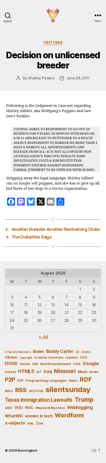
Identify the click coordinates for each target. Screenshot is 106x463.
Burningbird (27, 450)
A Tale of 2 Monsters (18, 352)
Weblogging (80, 407)
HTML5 (26, 371)
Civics (85, 352)
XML (30, 423)
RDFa (9, 391)
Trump (84, 399)
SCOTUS (36, 391)
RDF (86, 379)
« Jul (43, 336)
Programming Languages (46, 380)
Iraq (48, 371)
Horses (10, 372)
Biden (38, 351)
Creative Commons (48, 357)
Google (91, 363)
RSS (21, 390)
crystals (71, 357)
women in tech (39, 416)
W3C (29, 407)
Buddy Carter (59, 351)
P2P (10, 379)
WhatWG (14, 415)
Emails (25, 364)
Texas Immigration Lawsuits (38, 400)
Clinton (11, 357)
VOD (19, 407)
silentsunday (68, 389)
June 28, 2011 (78, 78)
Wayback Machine (50, 408)
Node (93, 372)
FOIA (77, 364)
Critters (53, 42)
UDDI (8, 408)
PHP (20, 380)
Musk (82, 372)
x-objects (15, 423)
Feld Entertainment (55, 364)
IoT (39, 372)
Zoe (39, 423)
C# (77, 352)
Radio (73, 380)
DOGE (11, 363)
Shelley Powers (41, 78)
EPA (35, 364)
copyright (25, 357)
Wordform (69, 415)
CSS (83, 357)
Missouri (65, 371)
